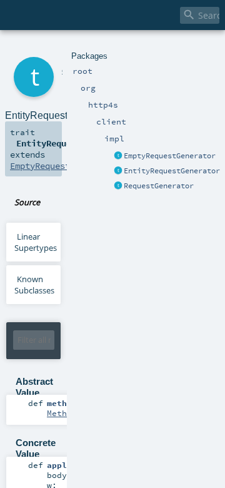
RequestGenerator (159, 185)
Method (62, 413)
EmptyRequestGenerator (170, 155)
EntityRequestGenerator (172, 170)
